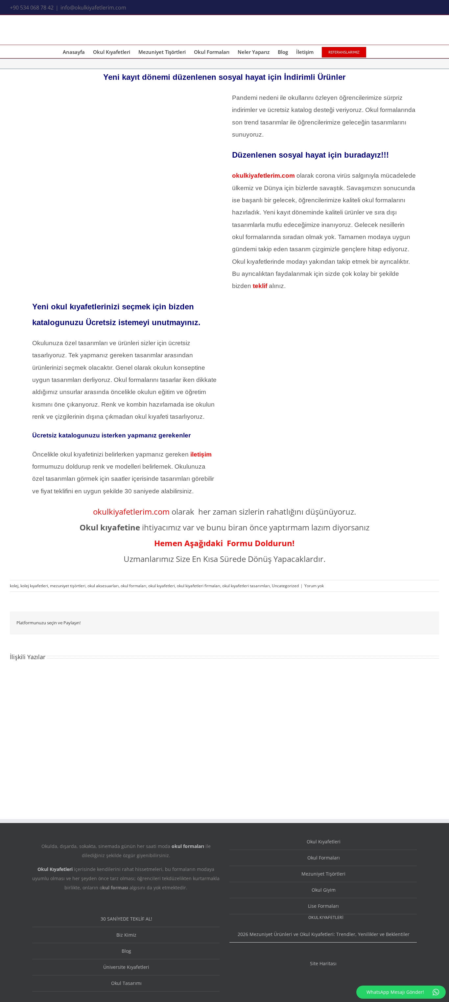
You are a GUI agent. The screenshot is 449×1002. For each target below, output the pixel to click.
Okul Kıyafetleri (324, 841)
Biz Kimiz (126, 935)
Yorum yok (314, 586)
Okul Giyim (324, 890)
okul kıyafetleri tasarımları (246, 586)
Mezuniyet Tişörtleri (323, 874)
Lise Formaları (323, 906)
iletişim (201, 454)
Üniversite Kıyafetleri (126, 967)
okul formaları (133, 586)
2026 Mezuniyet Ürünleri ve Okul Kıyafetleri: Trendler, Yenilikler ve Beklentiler (324, 934)
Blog (126, 951)
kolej (14, 586)
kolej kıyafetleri (34, 586)
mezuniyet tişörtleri (67, 586)
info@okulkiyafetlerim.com (93, 7)
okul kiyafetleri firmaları (198, 586)
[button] (376, 51)
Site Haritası (323, 963)
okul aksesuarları (103, 586)
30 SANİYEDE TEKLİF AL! (126, 919)
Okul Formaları (323, 858)
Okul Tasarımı (126, 983)
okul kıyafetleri (161, 586)
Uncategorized (285, 586)
